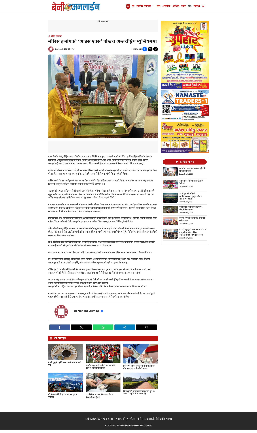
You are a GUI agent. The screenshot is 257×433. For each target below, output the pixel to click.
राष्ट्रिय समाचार (56, 36)
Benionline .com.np (86, 311)
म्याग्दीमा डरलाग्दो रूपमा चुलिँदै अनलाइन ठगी (192, 169)
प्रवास (183, 6)
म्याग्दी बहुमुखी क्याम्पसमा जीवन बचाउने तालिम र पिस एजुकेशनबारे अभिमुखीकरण (192, 232)
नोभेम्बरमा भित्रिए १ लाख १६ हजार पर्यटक (62, 396)
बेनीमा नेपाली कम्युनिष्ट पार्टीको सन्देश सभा (192, 219)
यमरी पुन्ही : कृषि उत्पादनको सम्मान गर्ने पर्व (64, 364)
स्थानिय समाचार (144, 6)
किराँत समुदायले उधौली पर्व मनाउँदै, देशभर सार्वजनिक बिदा (100, 366)
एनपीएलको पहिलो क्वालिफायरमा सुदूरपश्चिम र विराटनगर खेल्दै (190, 196)
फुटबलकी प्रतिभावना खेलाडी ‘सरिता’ (191, 182)
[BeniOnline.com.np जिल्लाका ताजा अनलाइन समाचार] (76, 6)
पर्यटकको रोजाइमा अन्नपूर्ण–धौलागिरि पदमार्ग (191, 208)
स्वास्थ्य (197, 6)
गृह (133, 6)
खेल (158, 6)
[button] (203, 6)
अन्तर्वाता (166, 6)
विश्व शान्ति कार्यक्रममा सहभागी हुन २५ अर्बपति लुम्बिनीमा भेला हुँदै (139, 392)
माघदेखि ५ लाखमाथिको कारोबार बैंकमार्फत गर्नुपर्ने (99, 396)
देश (189, 6)
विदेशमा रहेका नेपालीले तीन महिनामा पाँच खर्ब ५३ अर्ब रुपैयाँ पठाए (139, 367)
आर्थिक (176, 6)
